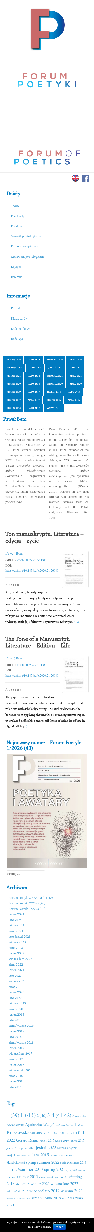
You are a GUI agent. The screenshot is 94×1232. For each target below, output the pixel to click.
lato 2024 (34, 359)
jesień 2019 (14, 392)
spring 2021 (54, 1169)
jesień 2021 (14, 375)
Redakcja (17, 339)
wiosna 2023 (15, 367)
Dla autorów (19, 318)
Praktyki (16, 226)
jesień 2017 (14, 400)
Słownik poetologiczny (26, 236)
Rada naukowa (20, 329)
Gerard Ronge (27, 1140)
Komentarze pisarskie (25, 246)
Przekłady (17, 216)
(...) (76, 621)
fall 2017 (60, 1132)
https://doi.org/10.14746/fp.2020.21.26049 (31, 570)
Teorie (15, 206)
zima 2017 (34, 400)
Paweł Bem (14, 553)
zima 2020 (76, 383)
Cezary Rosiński (66, 1125)
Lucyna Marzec (57, 1155)
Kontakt (16, 308)
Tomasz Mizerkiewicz (49, 1177)
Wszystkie (54, 408)
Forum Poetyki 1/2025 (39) (27, 909)
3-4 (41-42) (59, 1115)
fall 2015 (36, 1132)
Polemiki (17, 277)
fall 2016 (48, 1133)
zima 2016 (74, 400)
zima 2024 (76, 359)
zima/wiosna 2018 (21, 1042)
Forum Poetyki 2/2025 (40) (27, 903)
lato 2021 (34, 375)
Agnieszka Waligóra (41, 1124)
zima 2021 (76, 375)
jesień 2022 (55, 367)
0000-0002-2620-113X (31, 560)
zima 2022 (75, 367)
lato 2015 (34, 408)
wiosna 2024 (55, 359)
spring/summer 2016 (73, 1162)
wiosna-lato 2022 (20, 959)
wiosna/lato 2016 (20, 1070)
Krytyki (16, 267)
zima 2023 (35, 367)
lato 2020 (34, 383)
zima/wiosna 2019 (21, 1026)
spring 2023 (71, 1170)
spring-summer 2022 (42, 1162)
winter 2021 (40, 1183)
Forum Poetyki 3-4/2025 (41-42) (31, 898)
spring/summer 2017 (25, 1169)
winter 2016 (22, 1184)
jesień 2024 (14, 359)
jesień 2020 (14, 383)
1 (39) (13, 1115)
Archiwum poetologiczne (27, 257)
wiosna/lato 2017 (20, 1054)
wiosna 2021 (55, 375)
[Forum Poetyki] (47, 29)
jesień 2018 (54, 392)
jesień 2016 (54, 400)
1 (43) (28, 1114)
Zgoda (59, 1227)
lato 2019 (34, 392)
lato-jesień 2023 (20, 936)
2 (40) (41, 1115)
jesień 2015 (14, 408)
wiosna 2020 (55, 383)
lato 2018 (74, 392)
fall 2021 (71, 1133)
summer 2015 (27, 1176)
